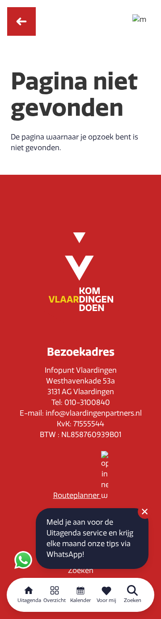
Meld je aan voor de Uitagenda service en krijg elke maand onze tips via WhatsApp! (90, 538)
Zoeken (80, 570)
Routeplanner (77, 495)
